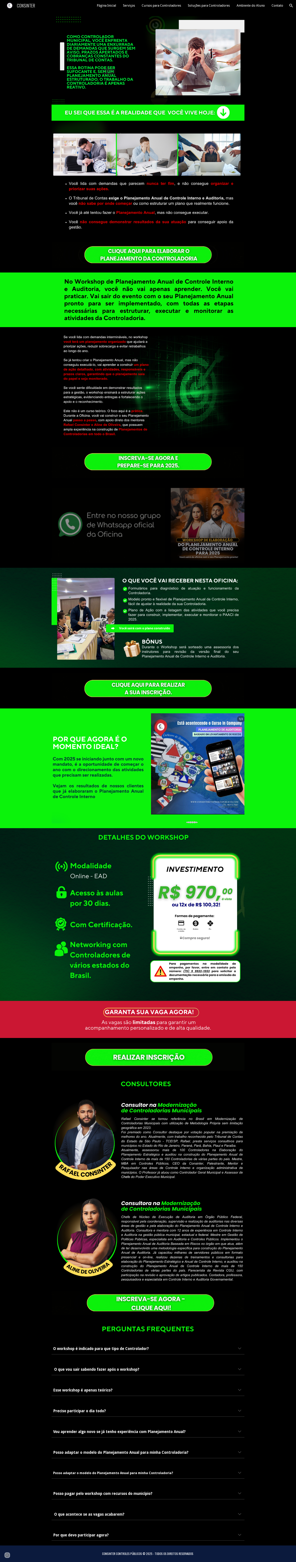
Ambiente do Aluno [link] (251, 5)
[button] (291, 5)
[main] (148, 1348)
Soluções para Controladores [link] (209, 5)
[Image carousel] (197, 768)
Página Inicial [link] (106, 5)
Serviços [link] (129, 5)
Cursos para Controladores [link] (161, 5)
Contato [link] (277, 5)
